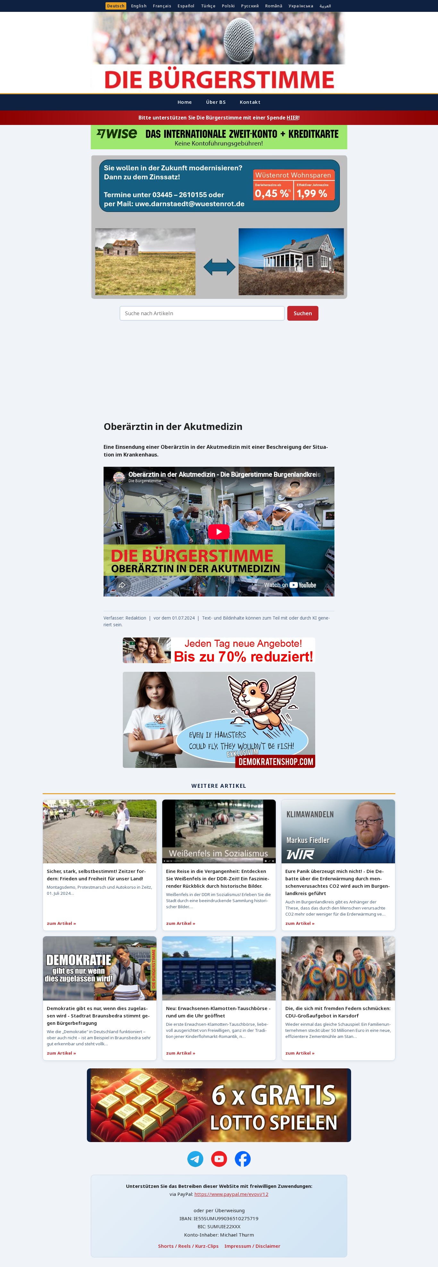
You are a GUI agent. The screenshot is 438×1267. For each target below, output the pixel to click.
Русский (250, 6)
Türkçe (208, 6)
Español (186, 6)
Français (162, 6)
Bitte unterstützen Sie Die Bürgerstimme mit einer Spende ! (219, 117)
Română (273, 6)
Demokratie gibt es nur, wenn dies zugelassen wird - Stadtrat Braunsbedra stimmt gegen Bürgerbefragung (98, 1015)
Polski (228, 6)
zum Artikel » (61, 923)
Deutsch (116, 6)
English (139, 6)
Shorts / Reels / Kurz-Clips (188, 1246)
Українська (301, 6)
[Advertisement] (219, 372)
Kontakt (250, 102)
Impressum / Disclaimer (252, 1246)
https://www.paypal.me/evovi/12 (231, 1194)
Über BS (216, 102)
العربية (325, 6)
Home (185, 102)
